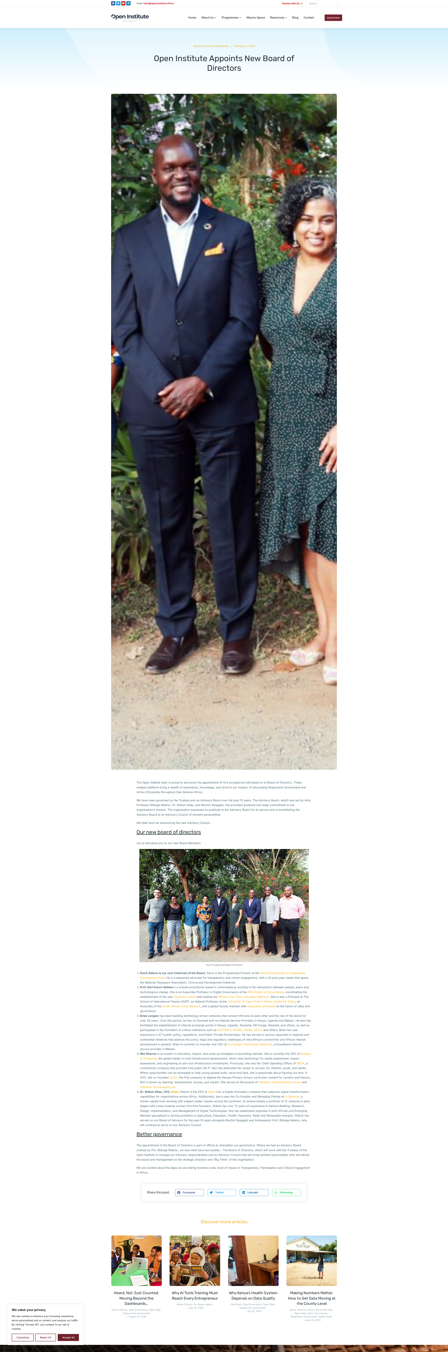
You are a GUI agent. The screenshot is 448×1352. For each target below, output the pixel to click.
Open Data (154, 1309)
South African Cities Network (181, 1006)
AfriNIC (237, 1030)
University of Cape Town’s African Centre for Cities (261, 1001)
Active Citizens (119, 1309)
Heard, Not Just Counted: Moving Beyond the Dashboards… (136, 1298)
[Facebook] (113, 3)
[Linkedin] (128, 3)
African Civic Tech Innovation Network (243, 996)
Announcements (203, 46)
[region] (45, 1324)
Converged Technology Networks (250, 1044)
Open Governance (317, 1313)
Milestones (222, 46)
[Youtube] (123, 3)
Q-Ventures (292, 1096)
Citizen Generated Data (319, 1309)
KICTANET (224, 1030)
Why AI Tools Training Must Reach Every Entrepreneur (195, 1296)
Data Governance (138, 1309)
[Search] (331, 3)
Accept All (68, 1337)
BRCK (300, 1063)
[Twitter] (118, 3)
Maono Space (205, 1304)
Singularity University (261, 1006)
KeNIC (248, 1030)
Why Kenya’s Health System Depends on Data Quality (253, 1296)
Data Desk (236, 1304)
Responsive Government (136, 1313)
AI (195, 1304)
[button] (189, 1192)
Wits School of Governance (265, 992)
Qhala (211, 1092)
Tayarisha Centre (185, 996)
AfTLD (258, 1030)
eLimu (173, 1077)
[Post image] (136, 1261)
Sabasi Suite (325, 1316)
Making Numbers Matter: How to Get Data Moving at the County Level (311, 1298)
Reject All (45, 1337)
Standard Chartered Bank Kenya (280, 1082)
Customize (23, 1337)
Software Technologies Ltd (157, 1087)
